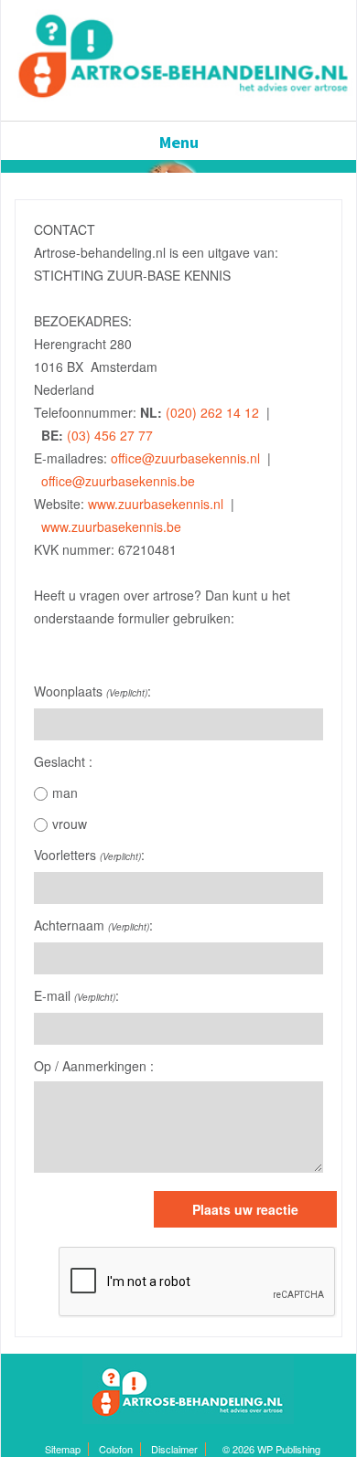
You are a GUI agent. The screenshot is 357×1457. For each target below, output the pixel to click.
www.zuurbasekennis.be (109, 526)
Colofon (116, 1448)
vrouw (69, 823)
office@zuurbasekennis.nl (185, 458)
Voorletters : (89, 854)
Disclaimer (174, 1448)
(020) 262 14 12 (212, 412)
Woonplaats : (92, 691)
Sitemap (63, 1448)
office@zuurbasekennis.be (118, 481)
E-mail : (76, 995)
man (65, 792)
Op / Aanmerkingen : (94, 1066)
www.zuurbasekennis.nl (155, 504)
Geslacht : (63, 761)
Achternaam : (93, 925)
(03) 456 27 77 (110, 435)
